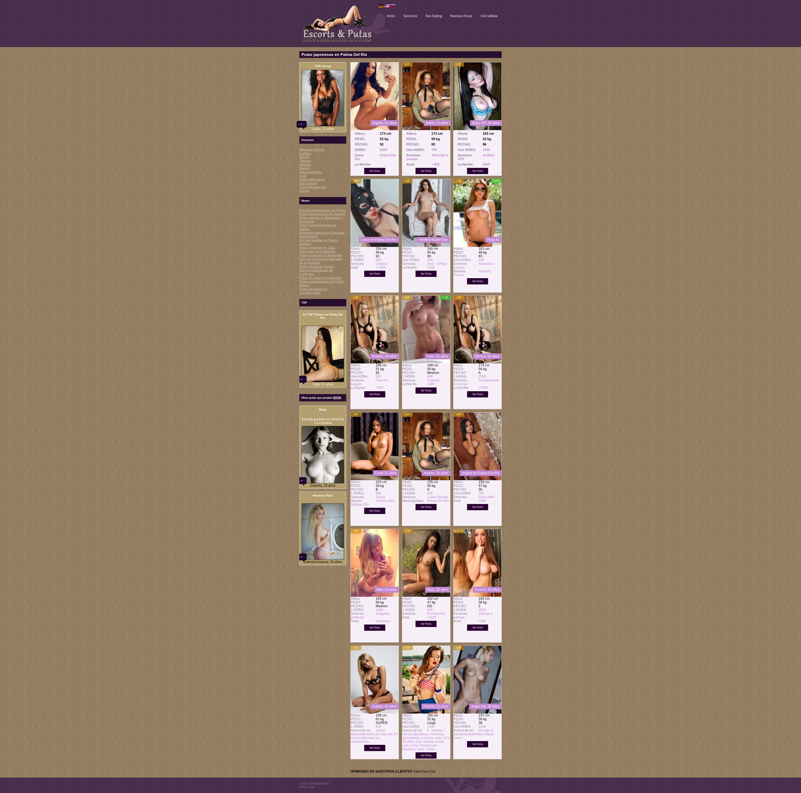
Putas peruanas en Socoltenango (313, 291)
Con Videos (308, 183)
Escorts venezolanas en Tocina (322, 210)
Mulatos (305, 164)
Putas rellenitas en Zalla (317, 248)
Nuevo (304, 191)
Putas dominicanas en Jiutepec (322, 214)
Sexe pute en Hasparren (317, 251)
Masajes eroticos (311, 149)
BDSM (304, 157)
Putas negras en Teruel (316, 266)
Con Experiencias (312, 187)
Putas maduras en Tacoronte (320, 255)
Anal (302, 176)
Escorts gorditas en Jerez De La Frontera (323, 421)
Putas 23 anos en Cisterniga (320, 278)
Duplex (304, 168)
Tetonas (305, 161)
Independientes (310, 172)
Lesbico (305, 153)
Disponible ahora (312, 179)
